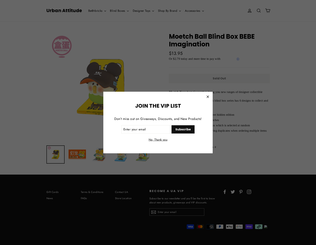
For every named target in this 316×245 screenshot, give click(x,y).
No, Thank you (158, 140)
